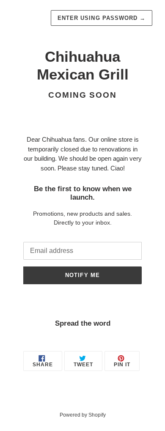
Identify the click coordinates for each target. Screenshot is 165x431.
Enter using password (102, 18)
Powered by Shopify (83, 415)
